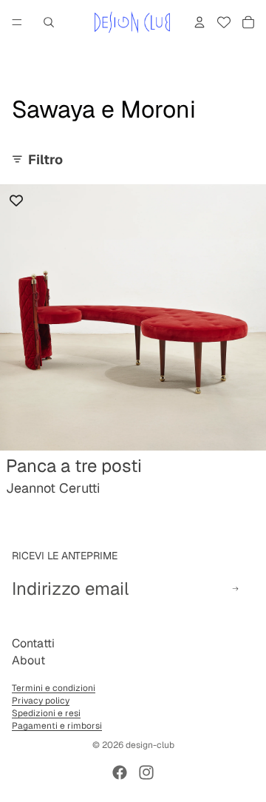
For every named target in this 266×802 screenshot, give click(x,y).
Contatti (33, 643)
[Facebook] (120, 772)
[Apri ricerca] (49, 22)
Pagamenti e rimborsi (57, 726)
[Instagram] (146, 772)
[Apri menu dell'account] (199, 22)
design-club (150, 745)
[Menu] (17, 22)
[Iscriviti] (235, 589)
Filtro (45, 159)
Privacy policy (40, 701)
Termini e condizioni (53, 688)
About (28, 660)
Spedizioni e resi (46, 713)
